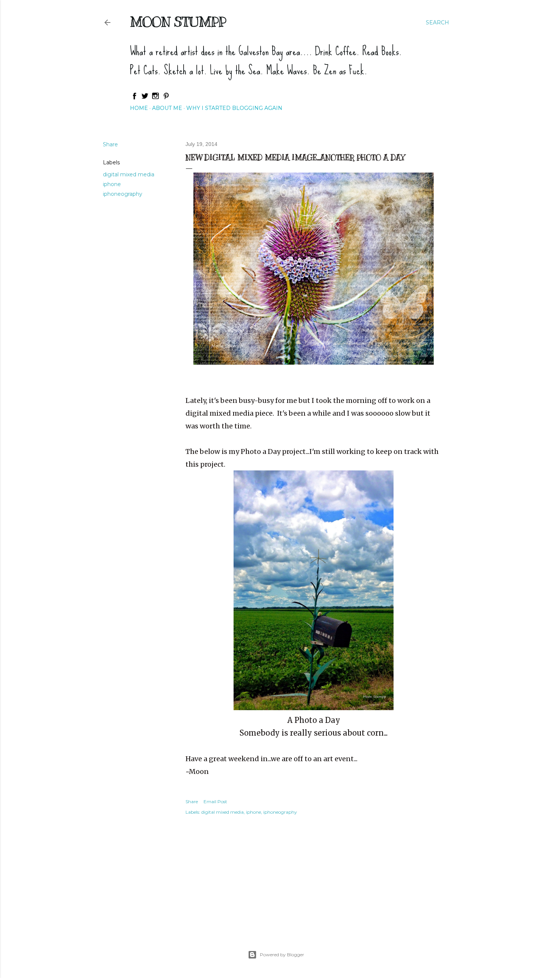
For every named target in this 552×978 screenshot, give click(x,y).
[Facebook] (134, 98)
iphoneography (122, 194)
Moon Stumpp (178, 22)
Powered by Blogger (282, 954)
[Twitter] (144, 98)
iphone (112, 184)
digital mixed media (128, 174)
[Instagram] (155, 98)
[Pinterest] (165, 98)
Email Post (215, 801)
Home (139, 108)
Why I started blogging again (234, 108)
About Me (167, 108)
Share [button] (110, 144)
